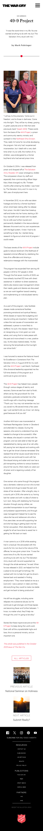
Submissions (21, 753)
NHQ (21, 800)
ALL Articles (21, 658)
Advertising (21, 757)
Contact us (22, 749)
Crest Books (21, 783)
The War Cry (21, 775)
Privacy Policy (21, 765)
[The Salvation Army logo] (21, 819)
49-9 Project (26, 132)
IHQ (21, 796)
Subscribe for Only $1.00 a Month (21, 737)
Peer (21, 779)
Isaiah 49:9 (22, 128)
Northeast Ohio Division (25, 138)
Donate (21, 761)
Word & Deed (21, 787)
